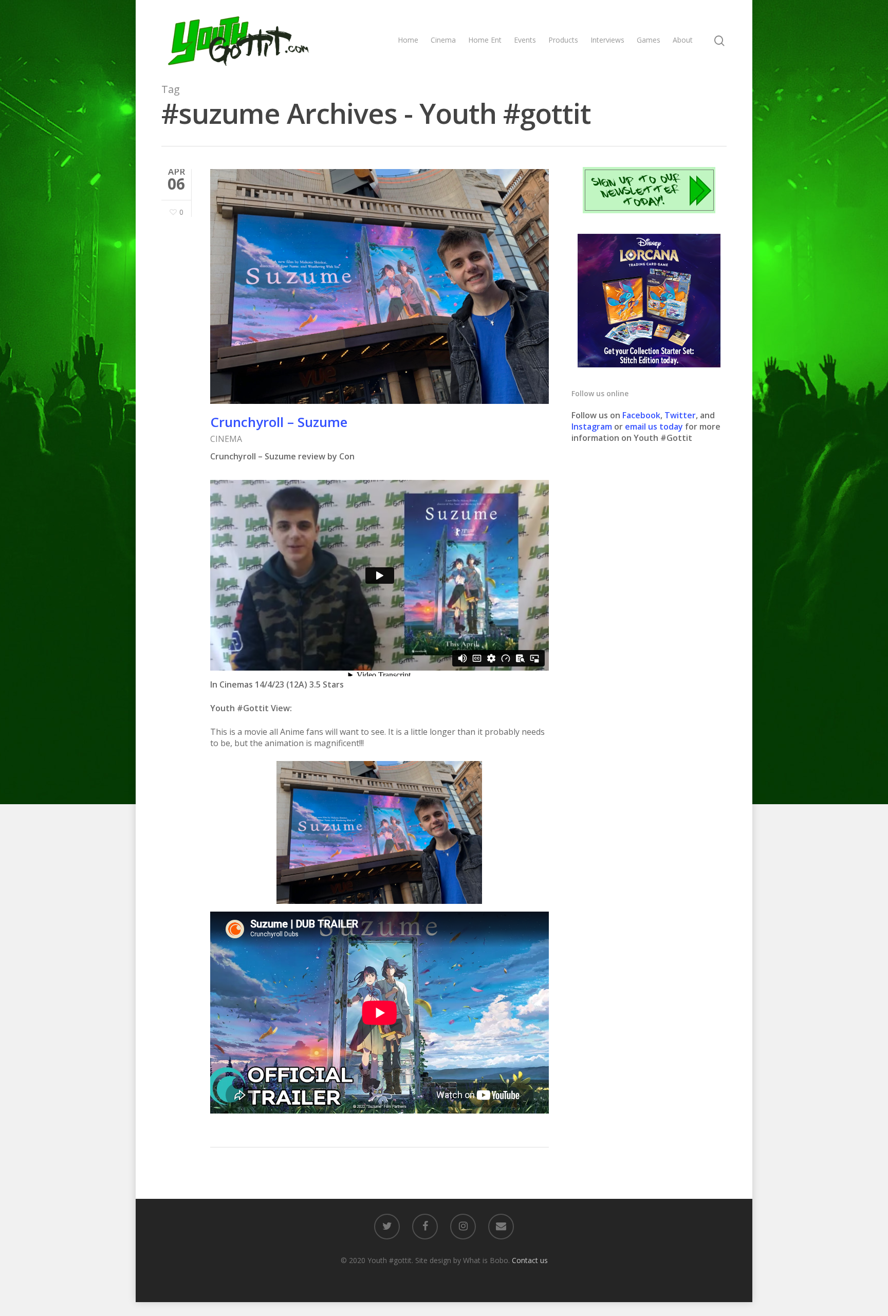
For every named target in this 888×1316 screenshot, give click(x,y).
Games (648, 40)
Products (563, 40)
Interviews (607, 40)
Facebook (641, 415)
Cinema (443, 40)
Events (525, 40)
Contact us (530, 1260)
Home (408, 40)
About (683, 40)
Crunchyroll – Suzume (278, 422)
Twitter (680, 415)
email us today (654, 426)
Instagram (592, 426)
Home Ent (485, 40)
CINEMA (226, 438)
